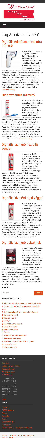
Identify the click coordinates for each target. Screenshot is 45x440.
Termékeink (6, 425)
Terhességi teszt (10, 344)
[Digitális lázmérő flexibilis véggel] (11, 162)
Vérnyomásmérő (10, 347)
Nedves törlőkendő (11, 330)
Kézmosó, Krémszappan (13, 324)
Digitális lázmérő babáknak (21, 242)
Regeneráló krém (8, 369)
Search (39, 293)
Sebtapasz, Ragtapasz (12, 338)
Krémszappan (7, 375)
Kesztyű (7, 321)
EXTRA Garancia (8, 410)
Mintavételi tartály (10, 327)
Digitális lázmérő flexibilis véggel (20, 146)
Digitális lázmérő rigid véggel (22, 198)
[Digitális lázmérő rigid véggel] (11, 211)
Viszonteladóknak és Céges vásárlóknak (17, 428)
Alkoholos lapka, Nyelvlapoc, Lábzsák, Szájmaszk (22, 303)
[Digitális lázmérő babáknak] (11, 256)
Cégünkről (5, 407)
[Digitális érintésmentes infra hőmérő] (11, 59)
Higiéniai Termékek (11, 315)
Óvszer (6, 332)
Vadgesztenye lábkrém (10, 366)
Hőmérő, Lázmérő (10, 318)
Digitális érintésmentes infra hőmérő (22, 44)
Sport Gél (5, 363)
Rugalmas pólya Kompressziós (15, 335)
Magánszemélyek (8, 422)
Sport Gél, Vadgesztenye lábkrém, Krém (19, 341)
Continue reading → (9, 89)
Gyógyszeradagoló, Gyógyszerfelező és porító (21, 312)
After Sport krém (8, 372)
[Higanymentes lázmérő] (11, 108)
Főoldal (4, 413)
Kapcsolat (5, 416)
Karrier (4, 419)
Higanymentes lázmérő (18, 95)
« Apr (4, 399)
